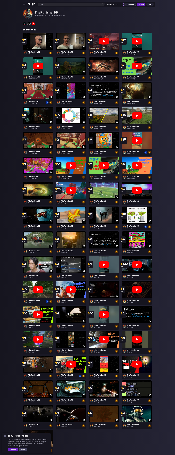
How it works (112, 4)
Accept (12, 450)
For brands (130, 4)
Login (150, 4)
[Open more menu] (120, 4)
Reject (23, 450)
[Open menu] (24, 4)
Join (142, 4)
